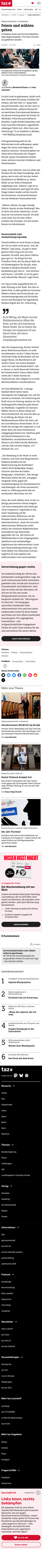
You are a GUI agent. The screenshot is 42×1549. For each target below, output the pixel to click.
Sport (3, 1116)
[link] (8, 10)
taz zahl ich (6, 1246)
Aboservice (6, 1483)
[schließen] (38, 1492)
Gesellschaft (6, 1105)
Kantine (4, 1448)
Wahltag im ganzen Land (19, 134)
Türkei (4, 1158)
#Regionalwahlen (26, 652)
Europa (21, 15)
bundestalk (6, 1282)
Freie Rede (6, 1305)
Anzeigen (5, 1459)
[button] (39, 3)
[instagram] (27, 1077)
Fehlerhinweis (30, 661)
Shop (3, 1454)
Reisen (4, 1442)
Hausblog (5, 1199)
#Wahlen (14, 652)
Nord (3, 1128)
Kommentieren (17, 661)
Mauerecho (6, 1299)
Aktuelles (5, 1193)
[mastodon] (16, 1077)
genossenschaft (8, 1240)
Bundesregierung (8, 1152)
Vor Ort (4, 1370)
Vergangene (6, 1382)
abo (3, 1234)
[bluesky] (21, 1077)
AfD (3, 1169)
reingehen (5, 1311)
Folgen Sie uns (6, 1076)
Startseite (5, 15)
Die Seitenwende (8, 1205)
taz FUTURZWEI (8, 1412)
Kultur (4, 1110)
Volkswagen (6, 1163)
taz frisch (5, 1335)
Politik (14, 15)
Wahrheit (5, 1134)
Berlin (3, 1122)
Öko (3, 1099)
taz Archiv (5, 1424)
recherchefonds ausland (12, 1252)
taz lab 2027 (6, 1388)
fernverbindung (8, 1287)
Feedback (5, 1477)
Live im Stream (7, 1376)
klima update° (7, 1293)
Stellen (4, 1211)
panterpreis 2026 (8, 1264)
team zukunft (7, 1329)
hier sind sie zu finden (14, 961)
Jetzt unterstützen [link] (21, 638)
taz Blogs (5, 1406)
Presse (4, 1216)
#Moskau (4, 656)
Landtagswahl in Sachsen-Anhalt (15, 1175)
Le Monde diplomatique (11, 1418)
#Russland (5, 652)
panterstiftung (7, 1258)
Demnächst (6, 1364)
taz (7, 1069)
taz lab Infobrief (8, 1346)
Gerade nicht (29, 1493)
